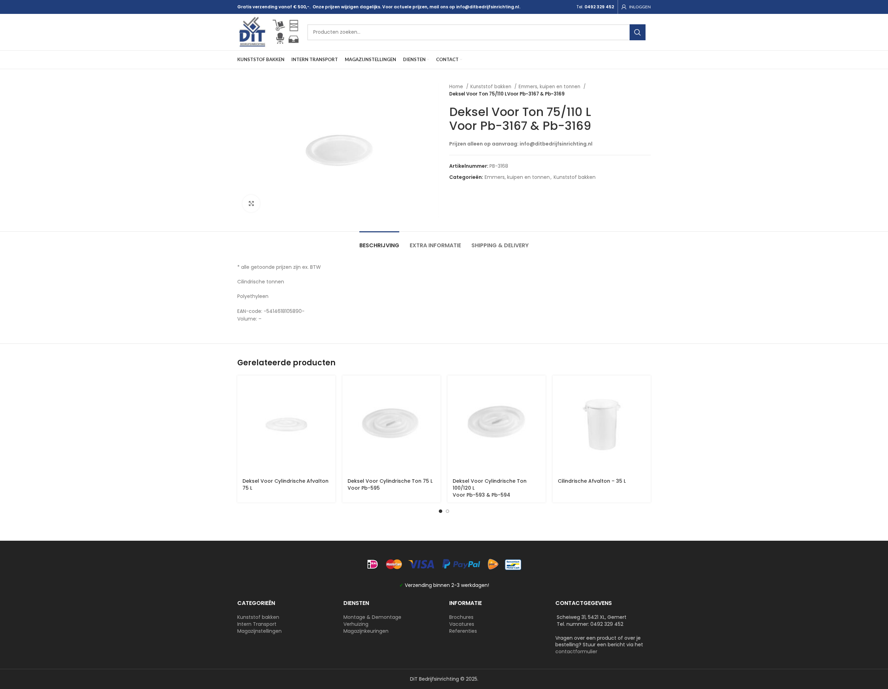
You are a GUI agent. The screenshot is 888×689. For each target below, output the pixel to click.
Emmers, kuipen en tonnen (550, 86)
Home (456, 86)
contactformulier (576, 651)
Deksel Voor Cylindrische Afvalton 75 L (285, 484)
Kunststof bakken (491, 86)
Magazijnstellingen (259, 631)
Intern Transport (256, 624)
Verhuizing (355, 624)
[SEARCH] (638, 32)
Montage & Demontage (372, 617)
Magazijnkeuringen (365, 631)
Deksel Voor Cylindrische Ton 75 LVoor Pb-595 (390, 484)
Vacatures (461, 624)
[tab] (379, 241)
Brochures (461, 617)
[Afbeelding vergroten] (251, 203)
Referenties (463, 631)
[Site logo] (268, 31)
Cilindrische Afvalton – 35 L (592, 481)
